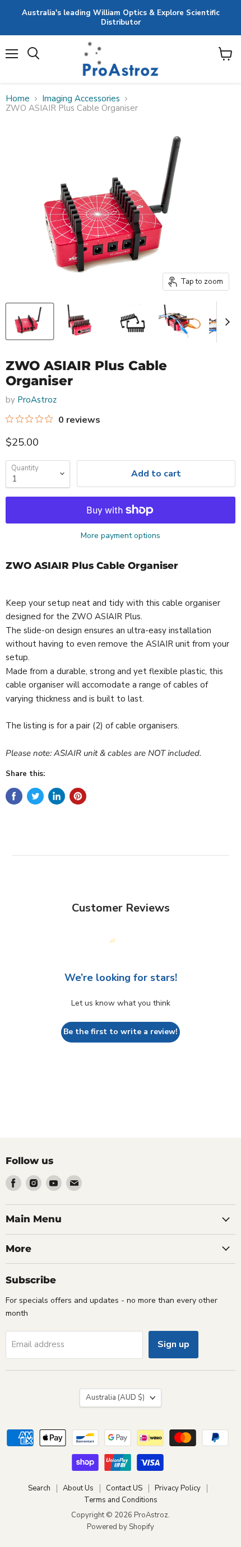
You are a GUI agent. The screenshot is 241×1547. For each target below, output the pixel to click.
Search (39, 1488)
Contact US (124, 1488)
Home (18, 99)
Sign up (173, 1344)
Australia (115, 1397)
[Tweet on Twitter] (35, 796)
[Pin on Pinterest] (77, 796)
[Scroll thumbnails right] (225, 322)
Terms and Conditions (120, 1500)
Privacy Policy (178, 1488)
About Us (78, 1488)
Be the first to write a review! (120, 1031)
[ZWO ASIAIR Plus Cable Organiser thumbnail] (29, 321)
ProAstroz (37, 399)
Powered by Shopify (120, 1527)
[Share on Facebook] (14, 796)
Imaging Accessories (81, 99)
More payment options (120, 535)
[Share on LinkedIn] (56, 796)
